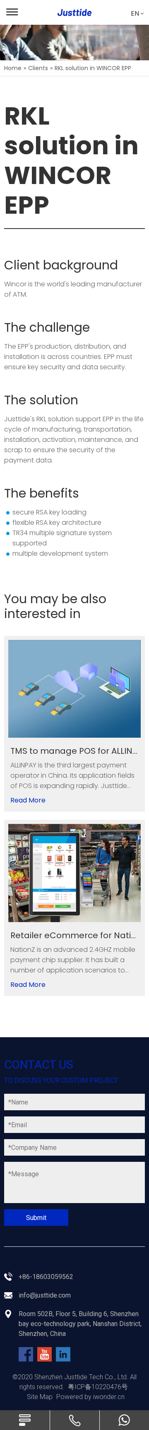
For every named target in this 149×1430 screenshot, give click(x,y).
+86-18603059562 (46, 1277)
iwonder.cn (109, 1397)
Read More (28, 800)
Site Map (40, 1397)
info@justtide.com (45, 1295)
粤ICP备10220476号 (98, 1387)
